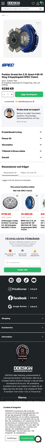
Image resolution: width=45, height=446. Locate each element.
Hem (4, 15)
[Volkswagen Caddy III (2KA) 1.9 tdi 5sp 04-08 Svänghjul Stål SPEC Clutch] (10, 202)
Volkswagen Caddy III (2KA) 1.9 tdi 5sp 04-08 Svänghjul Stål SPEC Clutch (9, 224)
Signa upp (23, 270)
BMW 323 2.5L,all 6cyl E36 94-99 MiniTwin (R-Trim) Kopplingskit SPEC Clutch (29, 225)
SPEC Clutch (26, 191)
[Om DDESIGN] (22, 353)
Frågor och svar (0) (28, 173)
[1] (22, 39)
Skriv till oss (21, 122)
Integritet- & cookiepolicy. (15, 433)
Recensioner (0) (10, 173)
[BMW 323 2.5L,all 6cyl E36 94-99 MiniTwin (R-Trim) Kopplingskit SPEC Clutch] (29, 202)
